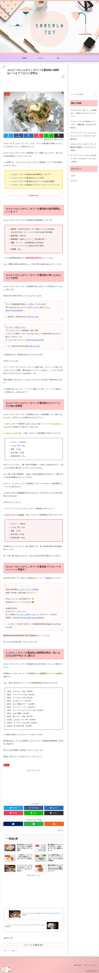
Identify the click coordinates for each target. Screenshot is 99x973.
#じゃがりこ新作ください (40, 307)
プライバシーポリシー (90, 965)
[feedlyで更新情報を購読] (33, 824)
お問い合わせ (77, 965)
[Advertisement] (33, 83)
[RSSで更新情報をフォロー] (54, 824)
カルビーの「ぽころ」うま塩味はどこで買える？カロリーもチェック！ (83, 113)
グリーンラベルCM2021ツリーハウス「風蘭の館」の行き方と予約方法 (83, 124)
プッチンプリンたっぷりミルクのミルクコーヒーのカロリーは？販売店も (83, 136)
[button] (95, 94)
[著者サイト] (13, 824)
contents (31, 195)
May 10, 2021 (33, 317)
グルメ (7, 765)
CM (73, 176)
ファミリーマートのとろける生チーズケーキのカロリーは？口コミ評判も (83, 158)
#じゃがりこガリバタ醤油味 (28, 589)
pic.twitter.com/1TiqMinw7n (34, 618)
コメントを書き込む (34, 945)
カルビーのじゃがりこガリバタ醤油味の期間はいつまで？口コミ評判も (83, 147)
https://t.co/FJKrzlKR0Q (35, 340)
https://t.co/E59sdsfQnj (14, 310)
